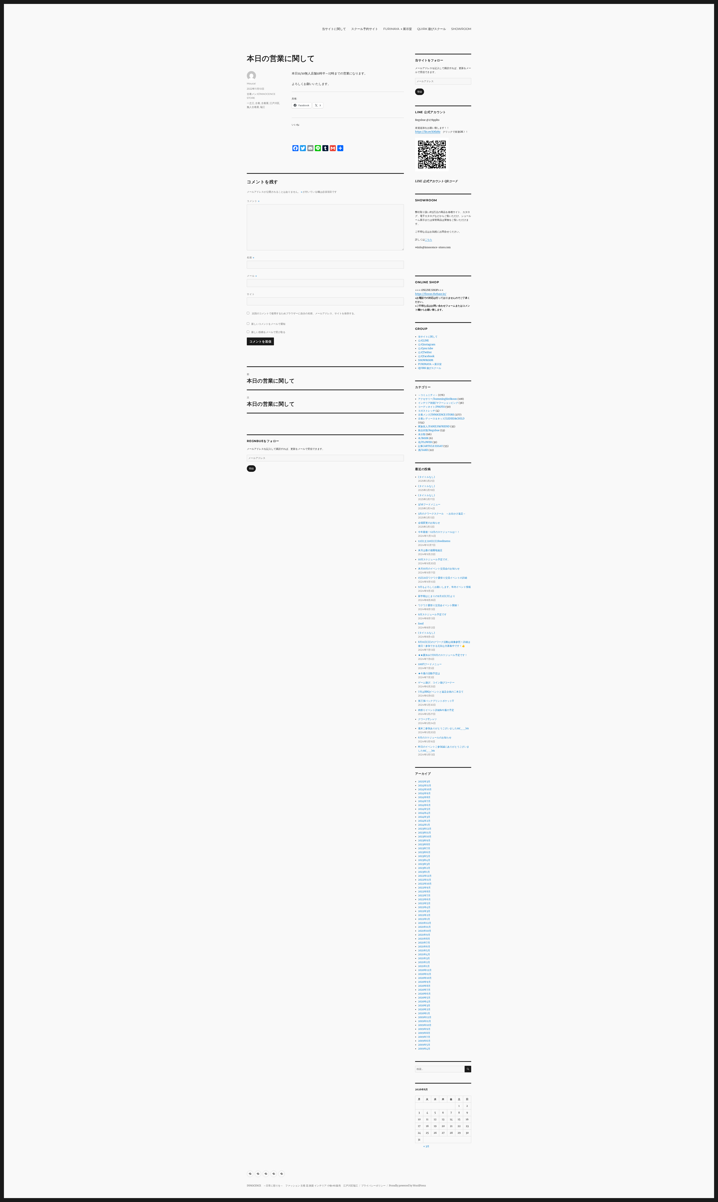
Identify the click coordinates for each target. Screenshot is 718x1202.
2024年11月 (424, 785)
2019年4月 (424, 1048)
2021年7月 (424, 942)
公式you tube (425, 348)
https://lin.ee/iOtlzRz (427, 131)
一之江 (250, 103)
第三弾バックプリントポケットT (436, 700)
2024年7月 (424, 801)
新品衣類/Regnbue (428, 430)
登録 (251, 468)
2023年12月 (424, 828)
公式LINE (423, 340)
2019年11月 (424, 1021)
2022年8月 (424, 891)
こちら (428, 239)
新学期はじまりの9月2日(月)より (436, 596)
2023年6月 (424, 852)
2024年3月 (424, 816)
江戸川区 (274, 103)
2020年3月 (424, 1005)
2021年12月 (424, 923)
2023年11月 (424, 832)
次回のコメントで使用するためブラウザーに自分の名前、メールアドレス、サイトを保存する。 (304, 313)
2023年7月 (424, 848)
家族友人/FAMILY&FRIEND (434, 426)
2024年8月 (424, 797)
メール (252, 275)
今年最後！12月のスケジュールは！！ (439, 532)
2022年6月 (424, 899)
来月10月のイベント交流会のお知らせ (439, 568)
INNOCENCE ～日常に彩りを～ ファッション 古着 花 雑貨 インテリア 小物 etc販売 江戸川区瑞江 (302, 1185)
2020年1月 (424, 1013)
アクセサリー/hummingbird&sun (437, 399)
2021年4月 (424, 954)
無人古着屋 (253, 107)
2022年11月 (424, 879)
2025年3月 (424, 781)
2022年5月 (424, 903)
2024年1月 (424, 824)
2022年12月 (425, 875)
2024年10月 (425, 789)
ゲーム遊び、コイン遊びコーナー (436, 682)
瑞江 (262, 107)
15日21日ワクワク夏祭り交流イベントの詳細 (442, 577)
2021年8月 (424, 938)
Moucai (251, 83)
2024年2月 (424, 820)
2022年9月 (424, 887)
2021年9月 (424, 934)
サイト (251, 294)
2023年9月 (424, 840)
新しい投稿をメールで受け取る (268, 332)
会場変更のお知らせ (429, 522)
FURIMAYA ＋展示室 (397, 29)
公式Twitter (425, 352)
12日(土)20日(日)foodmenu (434, 541)
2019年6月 (424, 1040)
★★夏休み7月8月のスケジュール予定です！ (442, 655)
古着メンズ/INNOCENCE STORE (436, 414)
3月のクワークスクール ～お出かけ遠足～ (442, 513)
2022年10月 (425, 883)
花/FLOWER (425, 442)
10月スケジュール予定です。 (434, 559)
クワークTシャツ (427, 719)
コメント (253, 201)
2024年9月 (424, 793)
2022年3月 (424, 911)
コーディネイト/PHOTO (431, 406)
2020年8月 (424, 985)
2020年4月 (424, 1001)
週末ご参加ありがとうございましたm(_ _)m (443, 728)
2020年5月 (424, 997)
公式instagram (426, 344)
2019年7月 (424, 1036)
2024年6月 (424, 805)
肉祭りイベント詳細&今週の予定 (436, 710)
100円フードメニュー (430, 664)
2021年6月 (424, 946)
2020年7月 (424, 989)
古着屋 (265, 103)
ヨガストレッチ (426, 410)
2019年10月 (424, 1025)
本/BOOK (423, 438)
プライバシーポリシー (373, 1185)
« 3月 (426, 1146)
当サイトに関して (334, 29)
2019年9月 (424, 1029)
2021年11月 (424, 926)
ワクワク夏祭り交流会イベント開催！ (438, 605)
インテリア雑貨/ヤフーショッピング (438, 402)
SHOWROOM (461, 29)
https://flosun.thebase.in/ (430, 294)
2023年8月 (424, 844)
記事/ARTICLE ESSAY (430, 446)
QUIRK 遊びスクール (431, 29)
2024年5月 (424, 809)
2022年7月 (424, 895)
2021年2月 (424, 962)
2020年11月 (424, 974)
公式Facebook (426, 356)
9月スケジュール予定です (432, 614)
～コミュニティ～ (428, 395)
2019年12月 (424, 1017)
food (421, 623)
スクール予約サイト (364, 29)
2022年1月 (424, 919)
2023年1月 (424, 871)
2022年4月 (424, 907)
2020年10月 (425, 978)
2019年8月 (424, 1033)
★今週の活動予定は (429, 673)
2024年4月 (424, 813)
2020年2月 (424, 1009)
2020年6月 (424, 993)
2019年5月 (424, 1044)
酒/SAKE (423, 450)
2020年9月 (424, 981)
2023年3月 (424, 864)
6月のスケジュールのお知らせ (434, 737)
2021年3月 (424, 958)
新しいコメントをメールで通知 (268, 323)
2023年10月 (424, 836)
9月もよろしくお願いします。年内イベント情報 (444, 587)
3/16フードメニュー (429, 504)
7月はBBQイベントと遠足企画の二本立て (441, 691)
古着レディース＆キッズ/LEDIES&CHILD (441, 418)
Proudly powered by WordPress (407, 1185)
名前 (250, 257)
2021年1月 (424, 966)
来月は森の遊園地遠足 (430, 550)
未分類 (421, 434)
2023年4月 (424, 860)
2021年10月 (424, 930)
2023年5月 (424, 856)
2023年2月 (424, 868)
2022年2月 (424, 915)
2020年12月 (425, 970)
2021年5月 (424, 950)
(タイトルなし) (426, 477)
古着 (257, 103)
